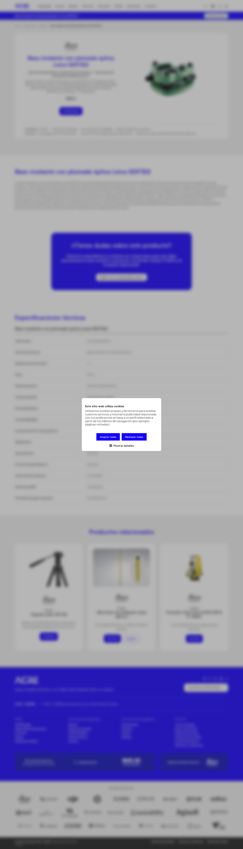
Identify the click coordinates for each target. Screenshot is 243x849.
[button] (121, 445)
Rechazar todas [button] (134, 436)
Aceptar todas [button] (108, 436)
